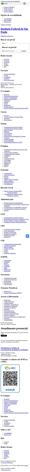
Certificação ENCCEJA (10, 279)
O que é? (6, 442)
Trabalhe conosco (8, 107)
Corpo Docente (8, 133)
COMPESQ (7, 155)
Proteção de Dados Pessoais (11, 314)
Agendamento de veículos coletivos (13, 128)
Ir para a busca (8, 10)
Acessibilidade (8, 18)
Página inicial (4, 84)
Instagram (6, 453)
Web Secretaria (8, 284)
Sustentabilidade (8, 320)
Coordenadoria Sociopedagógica (12, 244)
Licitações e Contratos (10, 307)
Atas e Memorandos (9, 231)
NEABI (6, 102)
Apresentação (7, 260)
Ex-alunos (6, 138)
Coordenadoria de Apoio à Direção (13, 194)
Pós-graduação (8, 120)
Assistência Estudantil (10, 245)
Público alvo (7, 269)
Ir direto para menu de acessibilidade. (10, 1)
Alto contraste (7, 20)
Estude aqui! (7, 105)
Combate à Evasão (9, 248)
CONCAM (7, 100)
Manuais (6, 178)
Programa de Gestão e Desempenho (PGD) (15, 222)
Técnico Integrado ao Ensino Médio (13, 117)
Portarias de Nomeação (10, 232)
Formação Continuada (10, 253)
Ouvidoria (6, 78)
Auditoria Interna (8, 303)
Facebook (6, 452)
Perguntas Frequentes (9, 312)
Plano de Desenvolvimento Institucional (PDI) (16, 108)
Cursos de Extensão (9, 175)
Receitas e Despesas (9, 315)
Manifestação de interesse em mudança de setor (16, 219)
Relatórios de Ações (9, 235)
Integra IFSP (7, 161)
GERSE (6, 157)
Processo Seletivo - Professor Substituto (14, 220)
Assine (6, 443)
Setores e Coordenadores (10, 97)
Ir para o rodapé (8, 11)
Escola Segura (8, 135)
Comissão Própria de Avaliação (12, 229)
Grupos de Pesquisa (9, 158)
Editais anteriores (8, 181)
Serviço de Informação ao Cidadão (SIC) (15, 317)
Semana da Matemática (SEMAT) (13, 293)
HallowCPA (7, 237)
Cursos (6, 250)
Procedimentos (8, 282)
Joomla (26, 465)
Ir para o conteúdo (9, 7)
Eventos (6, 251)
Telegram (6, 450)
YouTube (6, 456)
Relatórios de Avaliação (10, 234)
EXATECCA (7, 291)
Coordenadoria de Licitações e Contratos (14, 209)
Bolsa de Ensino (8, 247)
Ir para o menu (8, 8)
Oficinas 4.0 (7, 163)
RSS (5, 458)
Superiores (7, 118)
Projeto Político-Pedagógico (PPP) (13, 142)
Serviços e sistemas (9, 80)
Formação (6, 265)
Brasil (6, 3)
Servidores (7, 318)
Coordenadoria (8, 173)
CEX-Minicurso (8, 184)
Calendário (7, 262)
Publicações (7, 271)
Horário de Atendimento (10, 99)
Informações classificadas (10, 306)
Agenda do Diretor (12, 192)
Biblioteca (6, 131)
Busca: (4, 51)
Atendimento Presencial (10, 278)
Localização (7, 77)
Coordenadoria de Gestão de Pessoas (13, 217)
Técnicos (6, 115)
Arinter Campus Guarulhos (11, 179)
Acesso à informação (9, 74)
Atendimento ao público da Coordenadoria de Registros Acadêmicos (14, 349)
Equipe (6, 263)
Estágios (6, 176)
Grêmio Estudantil (9, 139)
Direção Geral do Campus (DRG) (13, 191)
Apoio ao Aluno (8, 130)
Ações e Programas (9, 301)
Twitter (6, 455)
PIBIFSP (6, 164)
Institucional (7, 300)
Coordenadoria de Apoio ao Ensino (13, 127)
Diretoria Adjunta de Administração (13, 203)
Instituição (6, 94)
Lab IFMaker (7, 160)
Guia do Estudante (9, 141)
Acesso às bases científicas (11, 152)
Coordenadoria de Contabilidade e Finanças (15, 207)
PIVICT (6, 166)
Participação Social (9, 310)
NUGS (6, 103)
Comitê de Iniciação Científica (12, 154)
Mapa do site (7, 22)
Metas (5, 268)
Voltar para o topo (5, 354)
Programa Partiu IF (9, 182)
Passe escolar (7, 281)
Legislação (7, 266)
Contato (6, 75)
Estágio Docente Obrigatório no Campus (14, 136)
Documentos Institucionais (11, 96)
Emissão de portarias (12, 195)
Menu (2, 86)
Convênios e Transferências (11, 304)
